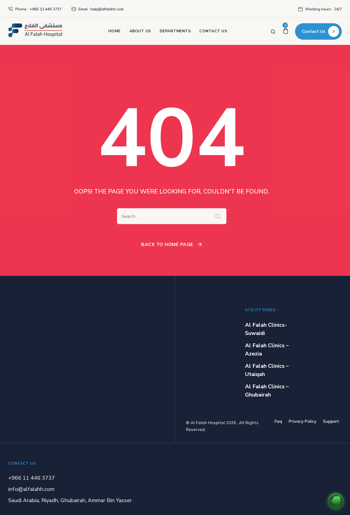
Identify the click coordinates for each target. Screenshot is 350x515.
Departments (175, 31)
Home (114, 31)
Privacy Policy (302, 421)
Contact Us (213, 31)
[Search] (273, 31)
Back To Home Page (167, 244)
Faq (278, 421)
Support (331, 421)
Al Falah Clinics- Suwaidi (266, 329)
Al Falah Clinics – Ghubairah (267, 390)
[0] (285, 31)
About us (140, 31)
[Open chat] (336, 501)
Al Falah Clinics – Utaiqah (267, 370)
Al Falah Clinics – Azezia (267, 349)
